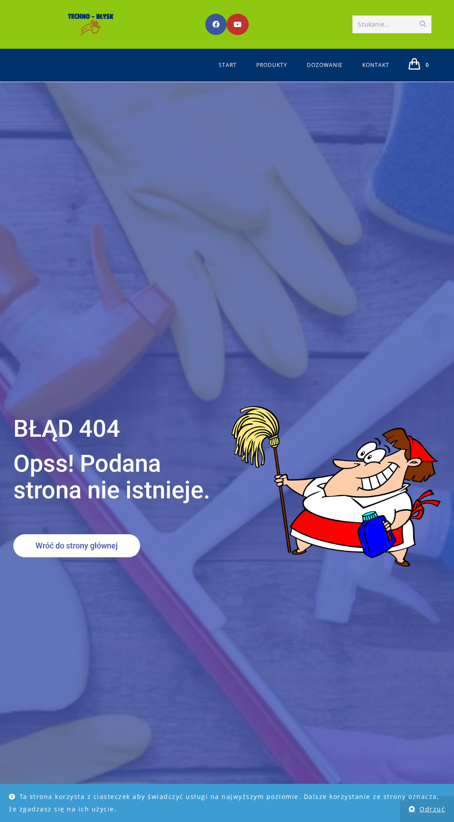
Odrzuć (432, 809)
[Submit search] (423, 24)
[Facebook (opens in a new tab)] (216, 24)
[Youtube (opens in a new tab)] (238, 24)
